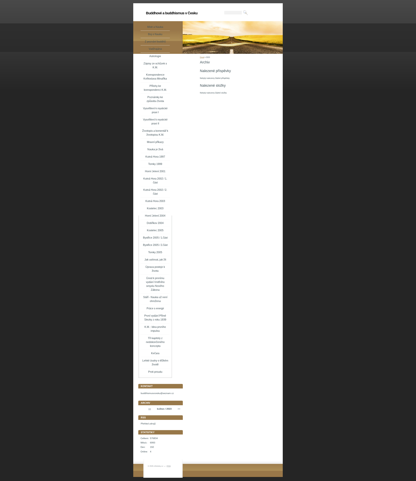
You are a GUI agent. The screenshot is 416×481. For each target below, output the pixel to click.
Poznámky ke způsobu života (155, 99)
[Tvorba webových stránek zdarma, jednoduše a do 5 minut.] (165, 466)
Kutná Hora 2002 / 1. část (155, 180)
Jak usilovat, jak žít (155, 259)
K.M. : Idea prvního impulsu (155, 329)
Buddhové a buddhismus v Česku (171, 13)
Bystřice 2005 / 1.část (155, 237)
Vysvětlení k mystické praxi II (155, 121)
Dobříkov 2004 (155, 223)
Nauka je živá (155, 149)
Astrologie (155, 56)
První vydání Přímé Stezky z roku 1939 (155, 317)
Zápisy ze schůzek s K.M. (155, 65)
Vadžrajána (155, 48)
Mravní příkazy (155, 142)
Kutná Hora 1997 (155, 156)
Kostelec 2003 (155, 208)
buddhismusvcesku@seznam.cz (157, 393)
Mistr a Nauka (155, 27)
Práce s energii (155, 308)
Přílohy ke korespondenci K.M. (155, 88)
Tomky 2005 (155, 252)
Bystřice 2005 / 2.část (155, 245)
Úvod (202, 57)
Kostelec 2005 (155, 230)
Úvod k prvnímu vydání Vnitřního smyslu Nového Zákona (155, 284)
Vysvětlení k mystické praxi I (155, 110)
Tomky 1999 (155, 164)
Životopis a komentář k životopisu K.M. (155, 132)
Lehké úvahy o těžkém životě (155, 362)
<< (149, 409)
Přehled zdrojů (148, 423)
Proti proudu (155, 371)
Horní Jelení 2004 (155, 215)
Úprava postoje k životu (155, 269)
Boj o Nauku (155, 34)
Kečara (155, 353)
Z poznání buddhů (155, 41)
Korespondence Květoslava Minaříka (155, 76)
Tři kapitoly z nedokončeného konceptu (155, 342)
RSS (169, 466)
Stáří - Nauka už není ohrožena (155, 299)
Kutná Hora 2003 (155, 201)
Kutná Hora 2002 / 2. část (155, 191)
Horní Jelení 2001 (155, 171)
